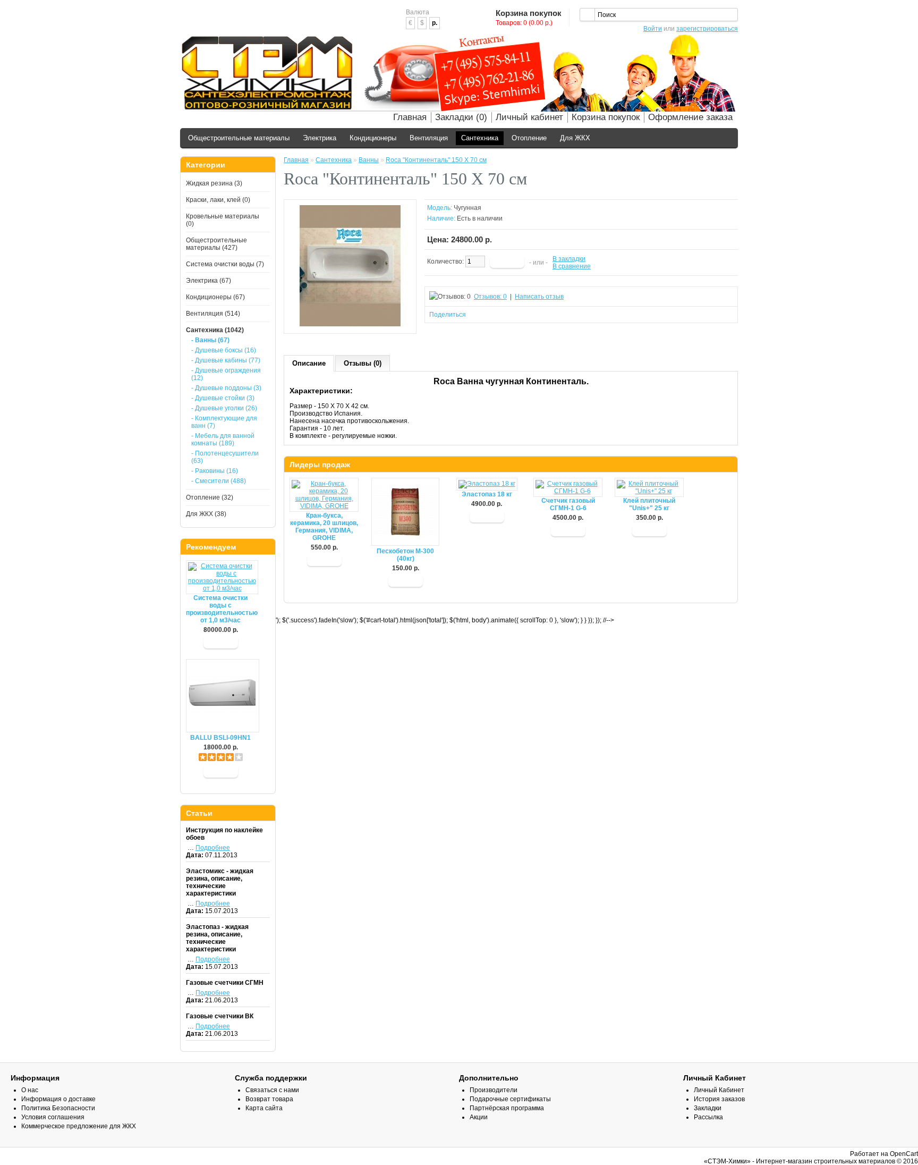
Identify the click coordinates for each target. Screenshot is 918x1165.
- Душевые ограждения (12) (226, 374)
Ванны (369, 160)
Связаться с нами (272, 1090)
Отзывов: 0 (490, 296)
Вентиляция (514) (213, 313)
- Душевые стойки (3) (222, 398)
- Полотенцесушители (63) (225, 457)
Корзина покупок (606, 117)
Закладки (707, 1108)
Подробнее (213, 847)
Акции (479, 1117)
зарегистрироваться (707, 28)
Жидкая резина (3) (214, 183)
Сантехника (479, 138)
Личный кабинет (529, 117)
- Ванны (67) (210, 340)
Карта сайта (264, 1108)
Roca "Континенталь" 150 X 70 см (436, 160)
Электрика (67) (208, 280)
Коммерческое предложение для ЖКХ (78, 1126)
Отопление (529, 138)
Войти (652, 28)
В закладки (568, 259)
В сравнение (571, 266)
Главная (410, 117)
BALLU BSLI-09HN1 (220, 737)
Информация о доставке (58, 1099)
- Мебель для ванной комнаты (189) (222, 439)
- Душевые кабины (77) (225, 360)
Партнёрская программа (507, 1108)
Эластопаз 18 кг (487, 494)
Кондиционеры (373, 138)
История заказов (719, 1099)
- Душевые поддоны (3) (226, 388)
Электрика (319, 138)
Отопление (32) (209, 497)
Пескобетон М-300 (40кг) (405, 554)
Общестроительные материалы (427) (216, 244)
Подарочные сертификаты (510, 1099)
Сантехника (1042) (215, 330)
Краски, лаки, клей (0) (218, 200)
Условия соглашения (52, 1117)
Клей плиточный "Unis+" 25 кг (649, 504)
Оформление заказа (690, 117)
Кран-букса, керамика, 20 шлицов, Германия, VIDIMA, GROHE (324, 527)
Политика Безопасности (58, 1108)
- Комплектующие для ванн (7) (224, 422)
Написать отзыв (539, 296)
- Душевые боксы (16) (223, 350)
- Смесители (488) (218, 481)
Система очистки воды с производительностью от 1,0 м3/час (220, 609)
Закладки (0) (461, 117)
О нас (29, 1090)
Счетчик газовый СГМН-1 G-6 (568, 504)
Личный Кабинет (719, 1090)
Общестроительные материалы (239, 138)
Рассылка (708, 1117)
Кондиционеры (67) (215, 297)
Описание (309, 363)
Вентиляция (429, 138)
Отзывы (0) (362, 363)
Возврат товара (269, 1099)
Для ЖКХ (575, 138)
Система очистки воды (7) (225, 264)
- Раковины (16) (214, 471)
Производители (493, 1090)
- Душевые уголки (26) (224, 408)
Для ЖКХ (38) (206, 514)
